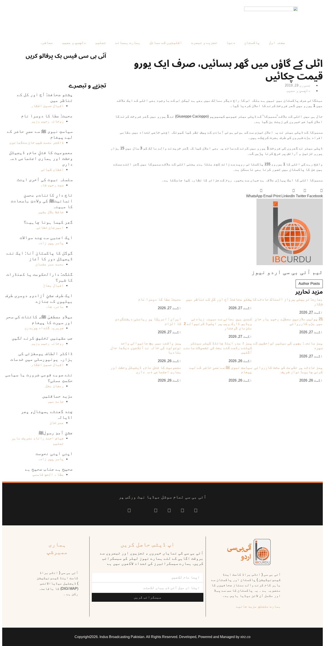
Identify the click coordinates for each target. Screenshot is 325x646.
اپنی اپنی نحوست (54, 453)
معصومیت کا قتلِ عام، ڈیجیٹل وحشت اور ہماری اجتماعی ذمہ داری (146, 369)
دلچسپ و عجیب (74, 42)
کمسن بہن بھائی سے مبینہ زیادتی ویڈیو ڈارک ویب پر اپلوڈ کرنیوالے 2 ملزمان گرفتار (218, 323)
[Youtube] (169, 510)
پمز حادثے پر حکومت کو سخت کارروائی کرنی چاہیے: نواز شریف (288, 369)
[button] (315, 193)
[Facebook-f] (196, 510)
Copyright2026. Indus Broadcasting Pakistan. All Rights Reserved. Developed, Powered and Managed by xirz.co (162, 637)
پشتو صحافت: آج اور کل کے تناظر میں (219, 299)
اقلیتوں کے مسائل (165, 42)
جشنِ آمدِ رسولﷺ (56, 432)
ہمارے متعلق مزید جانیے (258, 606)
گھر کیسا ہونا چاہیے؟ (48, 222)
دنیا (230, 42)
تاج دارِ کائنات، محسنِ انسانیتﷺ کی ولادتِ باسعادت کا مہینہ (42, 201)
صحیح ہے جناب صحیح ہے (49, 469)
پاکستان (252, 42)
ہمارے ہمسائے (127, 42)
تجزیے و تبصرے (204, 42)
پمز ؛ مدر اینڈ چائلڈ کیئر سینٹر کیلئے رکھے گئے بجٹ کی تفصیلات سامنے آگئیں (218, 347)
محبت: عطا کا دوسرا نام (159, 299)
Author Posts (309, 284)
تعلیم (100, 42)
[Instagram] (129, 510)
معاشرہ (46, 42)
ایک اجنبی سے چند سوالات (46, 237)
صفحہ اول (277, 42)
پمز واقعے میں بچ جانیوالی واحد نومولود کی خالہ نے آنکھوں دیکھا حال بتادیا (146, 347)
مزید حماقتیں (57, 395)
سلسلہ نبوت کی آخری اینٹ (45, 179)
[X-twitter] (182, 510)
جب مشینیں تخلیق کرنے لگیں (42, 338)
